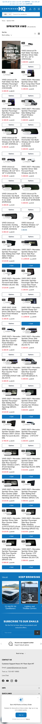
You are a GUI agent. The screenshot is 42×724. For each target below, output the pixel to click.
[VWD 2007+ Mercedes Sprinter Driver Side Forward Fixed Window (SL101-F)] (30, 160)
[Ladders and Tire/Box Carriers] (29, 592)
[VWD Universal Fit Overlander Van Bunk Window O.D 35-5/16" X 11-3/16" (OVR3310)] (11, 187)
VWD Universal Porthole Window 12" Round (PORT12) (30, 225)
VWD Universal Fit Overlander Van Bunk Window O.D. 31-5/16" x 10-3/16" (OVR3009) (30, 196)
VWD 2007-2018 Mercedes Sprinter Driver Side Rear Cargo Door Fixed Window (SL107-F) (11, 311)
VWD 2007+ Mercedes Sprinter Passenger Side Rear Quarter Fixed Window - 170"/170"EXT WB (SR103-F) (11, 341)
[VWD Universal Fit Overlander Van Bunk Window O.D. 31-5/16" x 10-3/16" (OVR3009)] (30, 187)
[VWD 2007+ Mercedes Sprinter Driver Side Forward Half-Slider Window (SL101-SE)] (11, 272)
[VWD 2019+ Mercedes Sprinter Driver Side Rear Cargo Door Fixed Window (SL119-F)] (30, 73)
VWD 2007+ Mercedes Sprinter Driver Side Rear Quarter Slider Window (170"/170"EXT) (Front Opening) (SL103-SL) (11, 523)
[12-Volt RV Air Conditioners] (10, 592)
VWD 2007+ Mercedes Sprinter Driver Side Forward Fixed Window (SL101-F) (30, 170)
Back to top (20, 653)
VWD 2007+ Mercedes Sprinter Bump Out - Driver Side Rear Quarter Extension (30, 252)
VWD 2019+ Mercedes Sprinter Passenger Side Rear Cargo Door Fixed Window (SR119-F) (11, 113)
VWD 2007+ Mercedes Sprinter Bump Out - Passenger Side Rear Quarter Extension (30, 310)
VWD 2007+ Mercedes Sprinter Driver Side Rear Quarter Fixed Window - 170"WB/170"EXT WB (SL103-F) (11, 372)
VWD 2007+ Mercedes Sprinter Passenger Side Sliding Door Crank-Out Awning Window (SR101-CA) (30, 493)
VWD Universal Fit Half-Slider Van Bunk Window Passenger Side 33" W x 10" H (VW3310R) (10, 84)
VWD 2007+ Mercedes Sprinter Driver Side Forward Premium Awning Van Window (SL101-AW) (30, 402)
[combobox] (21, 14)
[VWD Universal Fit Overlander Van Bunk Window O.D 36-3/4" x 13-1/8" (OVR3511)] (11, 131)
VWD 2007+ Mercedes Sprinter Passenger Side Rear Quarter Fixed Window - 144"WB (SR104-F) (30, 371)
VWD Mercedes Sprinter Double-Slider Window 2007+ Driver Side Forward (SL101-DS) (11, 433)
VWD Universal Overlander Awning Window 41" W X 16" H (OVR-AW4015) (11, 226)
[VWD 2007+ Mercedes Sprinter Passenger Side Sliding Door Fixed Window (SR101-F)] (30, 102)
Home (3, 20)
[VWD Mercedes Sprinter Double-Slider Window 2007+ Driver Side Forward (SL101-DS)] (11, 423)
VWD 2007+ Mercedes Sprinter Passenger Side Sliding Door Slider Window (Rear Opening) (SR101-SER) (11, 403)
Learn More (11, 62)
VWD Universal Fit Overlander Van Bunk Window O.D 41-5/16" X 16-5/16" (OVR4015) (30, 142)
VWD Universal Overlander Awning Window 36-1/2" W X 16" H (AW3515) (11, 170)
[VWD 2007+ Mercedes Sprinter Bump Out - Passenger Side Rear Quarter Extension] (30, 301)
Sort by (4, 32)
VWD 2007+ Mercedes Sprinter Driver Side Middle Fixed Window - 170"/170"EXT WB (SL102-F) (30, 340)
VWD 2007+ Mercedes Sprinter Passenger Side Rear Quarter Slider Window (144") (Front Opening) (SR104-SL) (11, 463)
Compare (27, 46)
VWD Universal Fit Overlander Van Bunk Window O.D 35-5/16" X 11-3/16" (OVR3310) (11, 197)
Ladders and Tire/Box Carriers (29, 607)
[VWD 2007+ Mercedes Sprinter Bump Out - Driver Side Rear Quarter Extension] (30, 243)
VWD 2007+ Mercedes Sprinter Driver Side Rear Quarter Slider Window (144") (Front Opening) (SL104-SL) (11, 493)
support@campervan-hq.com (17, 668)
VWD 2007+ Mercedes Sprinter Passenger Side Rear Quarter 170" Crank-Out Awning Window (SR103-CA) (11, 554)
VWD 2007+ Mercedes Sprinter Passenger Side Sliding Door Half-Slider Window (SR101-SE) (11, 253)
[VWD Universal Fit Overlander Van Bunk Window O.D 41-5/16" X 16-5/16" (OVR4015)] (30, 131)
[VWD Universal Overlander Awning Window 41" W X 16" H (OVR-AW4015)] (11, 216)
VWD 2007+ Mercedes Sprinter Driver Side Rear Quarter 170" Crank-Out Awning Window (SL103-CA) (30, 553)
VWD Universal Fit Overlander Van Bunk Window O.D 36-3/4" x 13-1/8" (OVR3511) (11, 141)
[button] (34, 9)
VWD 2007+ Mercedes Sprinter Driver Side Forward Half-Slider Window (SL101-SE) (11, 281)
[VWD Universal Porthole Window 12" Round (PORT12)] (30, 216)
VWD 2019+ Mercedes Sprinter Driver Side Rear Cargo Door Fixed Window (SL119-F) (30, 83)
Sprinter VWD (10, 20)
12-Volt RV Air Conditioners (10, 607)
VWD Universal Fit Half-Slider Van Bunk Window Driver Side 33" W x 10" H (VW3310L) (29, 54)
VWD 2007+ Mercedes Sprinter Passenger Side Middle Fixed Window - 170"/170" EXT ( (30, 433)
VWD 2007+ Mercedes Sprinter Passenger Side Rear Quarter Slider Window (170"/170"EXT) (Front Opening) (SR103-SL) (30, 523)
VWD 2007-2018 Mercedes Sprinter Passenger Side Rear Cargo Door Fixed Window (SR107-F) (29, 282)
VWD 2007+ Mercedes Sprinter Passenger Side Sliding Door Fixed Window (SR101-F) (30, 113)
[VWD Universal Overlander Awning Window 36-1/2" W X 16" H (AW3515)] (11, 160)
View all (5, 577)
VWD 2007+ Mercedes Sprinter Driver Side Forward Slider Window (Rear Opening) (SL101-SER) (30, 462)
